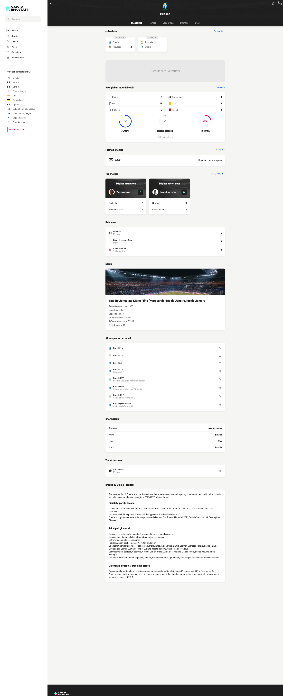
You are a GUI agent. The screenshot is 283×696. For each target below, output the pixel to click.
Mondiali (16, 78)
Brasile (218, 447)
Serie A (16, 82)
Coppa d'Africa (19, 117)
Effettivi (184, 22)
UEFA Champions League (24, 109)
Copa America (19, 122)
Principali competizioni (17, 71)
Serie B (16, 86)
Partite (152, 22)
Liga (15, 95)
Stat (197, 22)
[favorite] (273, 3)
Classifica (168, 22)
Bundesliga (18, 100)
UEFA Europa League (22, 113)
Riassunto (136, 22)
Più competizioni (16, 129)
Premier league (19, 91)
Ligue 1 (16, 104)
